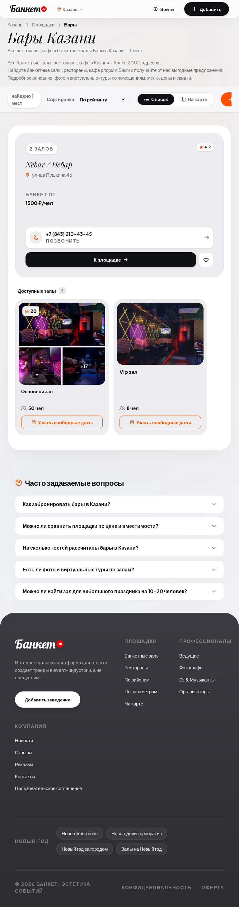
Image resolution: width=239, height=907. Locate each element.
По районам (136, 679)
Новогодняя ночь (80, 833)
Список (159, 99)
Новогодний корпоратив (136, 833)
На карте (197, 99)
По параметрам (140, 691)
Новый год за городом (85, 849)
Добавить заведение (47, 699)
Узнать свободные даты (65, 422)
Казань (14, 24)
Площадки (43, 24)
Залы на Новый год (141, 849)
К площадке (107, 260)
